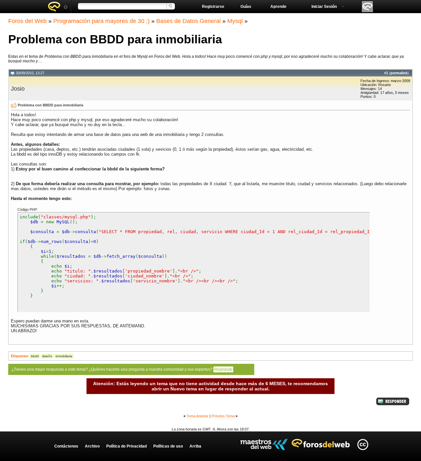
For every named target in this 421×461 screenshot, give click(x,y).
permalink (399, 73)
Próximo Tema (223, 416)
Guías (245, 6)
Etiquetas (19, 356)
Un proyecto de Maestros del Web (264, 444)
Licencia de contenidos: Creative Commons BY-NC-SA (362, 444)
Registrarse (213, 6)
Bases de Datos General (188, 21)
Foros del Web (27, 21)
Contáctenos (66, 446)
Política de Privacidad (126, 446)
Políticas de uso (168, 446)
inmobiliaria (64, 356)
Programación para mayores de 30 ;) (101, 21)
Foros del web (57, 6)
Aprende (278, 6)
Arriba (195, 446)
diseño (47, 356)
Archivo (92, 446)
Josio (18, 88)
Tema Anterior (197, 416)
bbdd (35, 356)
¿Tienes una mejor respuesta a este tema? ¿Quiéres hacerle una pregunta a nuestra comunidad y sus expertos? (122, 369)
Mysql (235, 21)
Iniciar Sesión (324, 6)
